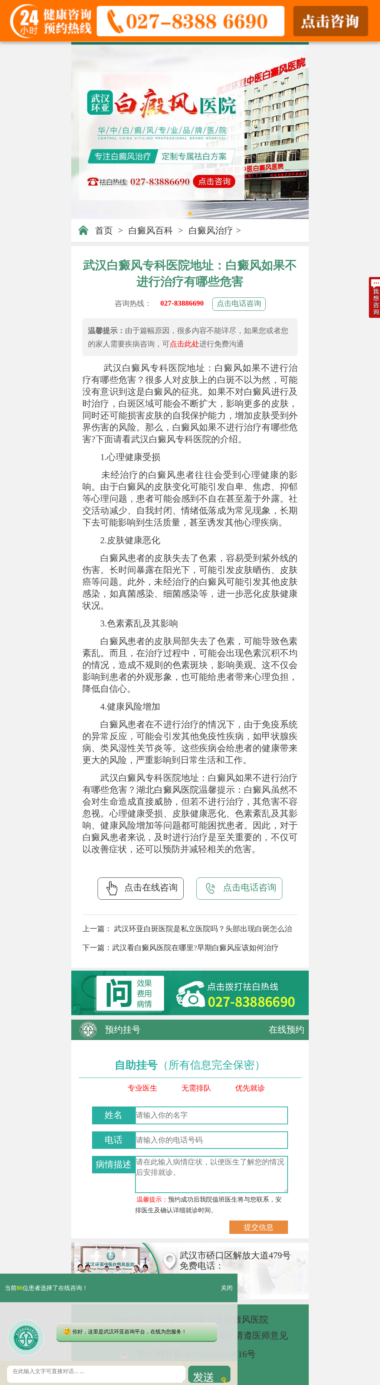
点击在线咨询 (151, 887)
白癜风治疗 (211, 230)
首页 (104, 230)
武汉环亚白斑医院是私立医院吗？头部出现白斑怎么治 (202, 929)
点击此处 (184, 344)
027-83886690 (182, 303)
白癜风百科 (150, 230)
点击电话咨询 (239, 303)
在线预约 (286, 1029)
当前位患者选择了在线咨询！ (46, 1288)
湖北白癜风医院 (167, 790)
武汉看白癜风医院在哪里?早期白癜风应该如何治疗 (195, 948)
